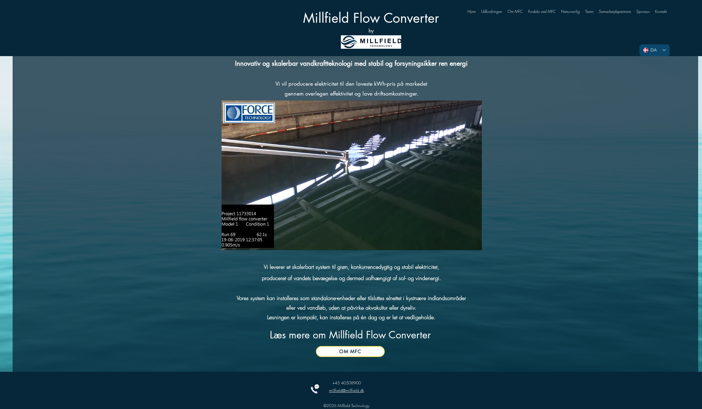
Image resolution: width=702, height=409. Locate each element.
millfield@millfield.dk (346, 390)
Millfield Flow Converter (371, 18)
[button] (475, 244)
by (371, 30)
